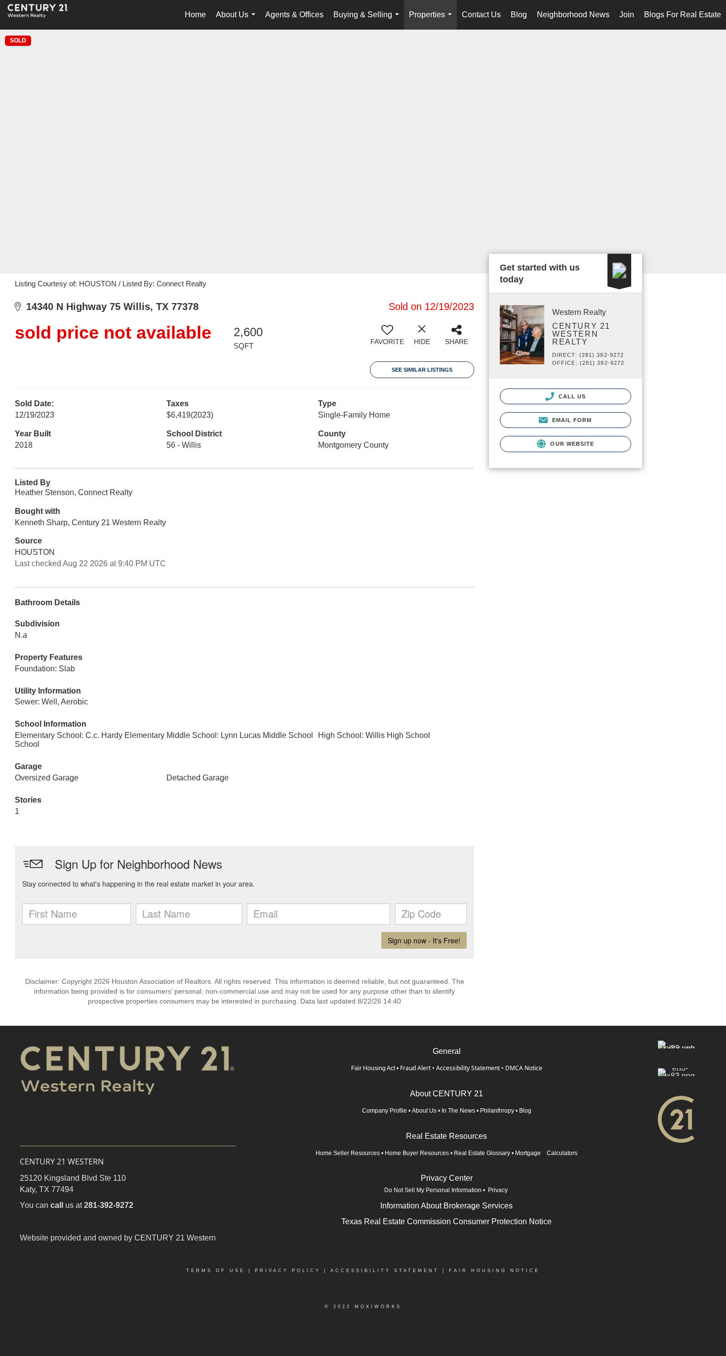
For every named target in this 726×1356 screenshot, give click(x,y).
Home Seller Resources (348, 1153)
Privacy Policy (288, 1270)
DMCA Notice (523, 1068)
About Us (237, 20)
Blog (519, 14)
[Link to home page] (43, 15)
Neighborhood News (573, 14)
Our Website (571, 444)
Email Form (571, 420)
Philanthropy (497, 1110)
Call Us (571, 396)
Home (195, 14)
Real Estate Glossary (482, 1153)
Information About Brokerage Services (446, 1205)
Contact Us (481, 14)
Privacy (498, 1190)
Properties (432, 20)
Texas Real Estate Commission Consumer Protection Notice (446, 1221)
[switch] (387, 338)
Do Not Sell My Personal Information (433, 1190)
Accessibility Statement (468, 1068)
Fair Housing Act (373, 1068)
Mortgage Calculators (546, 1153)
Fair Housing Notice (494, 1270)
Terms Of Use (215, 1270)
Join (626, 14)
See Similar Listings (422, 370)
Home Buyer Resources (417, 1153)
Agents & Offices (294, 14)
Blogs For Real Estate (682, 14)
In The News (458, 1110)
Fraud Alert (415, 1068)
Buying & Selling (368, 20)
